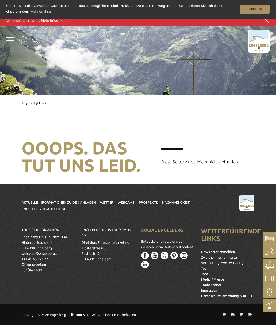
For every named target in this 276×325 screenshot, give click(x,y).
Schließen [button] (254, 9)
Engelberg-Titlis (34, 103)
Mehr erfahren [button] (41, 12)
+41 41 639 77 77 (35, 259)
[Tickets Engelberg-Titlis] (269, 265)
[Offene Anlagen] (269, 305)
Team (205, 268)
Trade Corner (211, 285)
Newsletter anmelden (218, 252)
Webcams (126, 203)
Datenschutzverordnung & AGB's (226, 296)
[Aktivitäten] (269, 251)
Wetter (106, 203)
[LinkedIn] (145, 264)
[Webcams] (269, 278)
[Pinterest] (174, 255)
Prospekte (148, 203)
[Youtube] (154, 255)
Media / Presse (212, 279)
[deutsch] (23, 40)
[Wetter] (269, 291)
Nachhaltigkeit (176, 203)
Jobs (205, 274)
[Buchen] (269, 238)
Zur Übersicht (32, 270)
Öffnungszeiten (34, 265)
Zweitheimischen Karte (219, 257)
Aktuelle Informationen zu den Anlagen (59, 203)
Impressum (209, 290)
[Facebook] (145, 255)
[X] (164, 255)
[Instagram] (184, 255)
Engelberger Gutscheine (44, 209)
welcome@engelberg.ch (40, 254)
